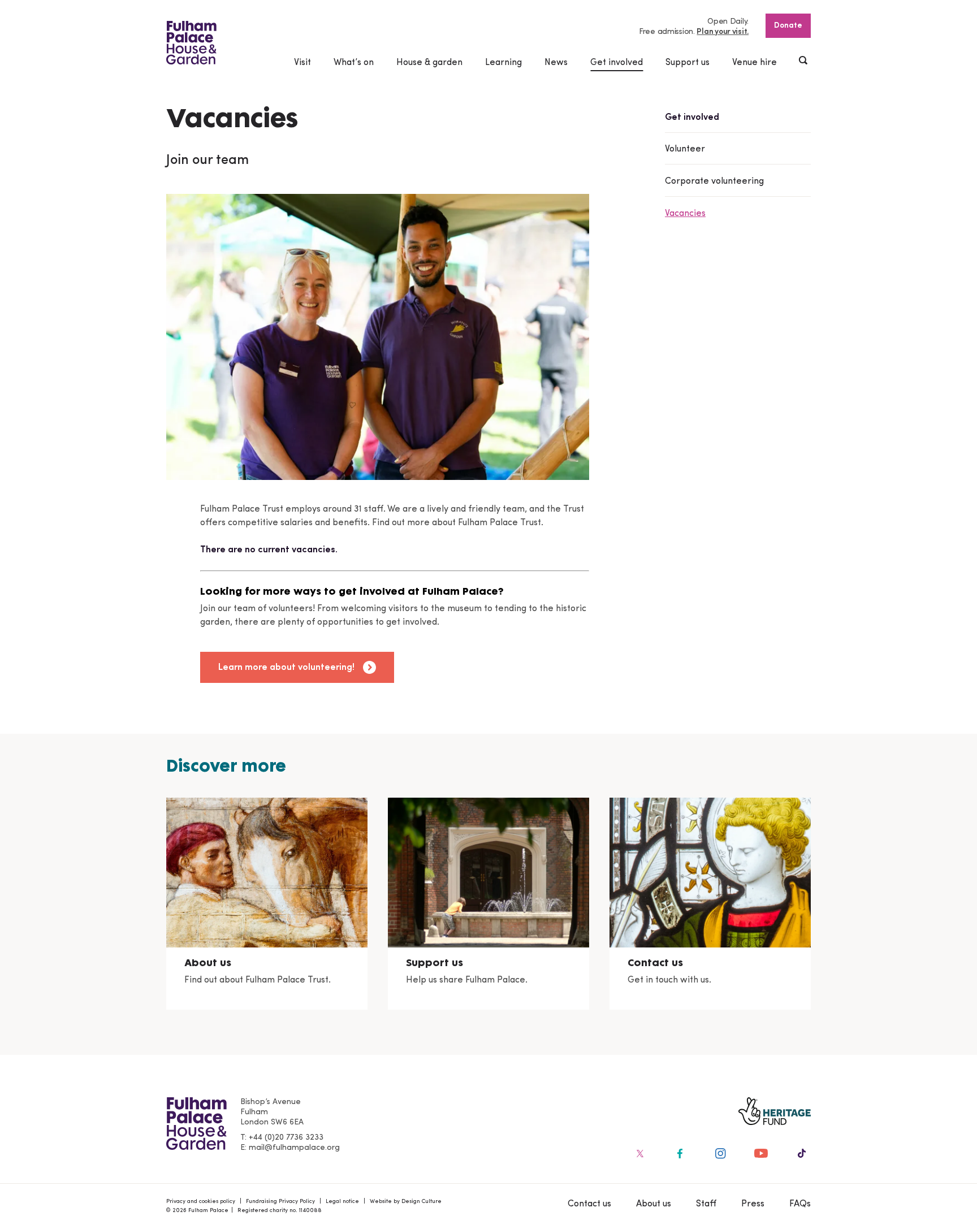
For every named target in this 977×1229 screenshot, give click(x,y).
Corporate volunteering (714, 181)
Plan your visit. (723, 32)
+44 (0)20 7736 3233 (286, 1137)
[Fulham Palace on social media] (639, 1153)
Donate (788, 25)
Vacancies (685, 213)
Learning (503, 62)
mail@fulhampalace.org (294, 1148)
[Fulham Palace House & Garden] (191, 42)
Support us (687, 62)
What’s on (354, 62)
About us (653, 1204)
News (556, 62)
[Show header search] (804, 62)
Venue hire (754, 62)
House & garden (429, 62)
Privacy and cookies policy (200, 1201)
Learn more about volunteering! (286, 667)
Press (752, 1204)
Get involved (616, 62)
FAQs (800, 1204)
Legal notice (342, 1201)
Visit (302, 62)
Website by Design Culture (406, 1201)
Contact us (589, 1204)
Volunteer (685, 149)
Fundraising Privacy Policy (280, 1201)
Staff (706, 1204)
